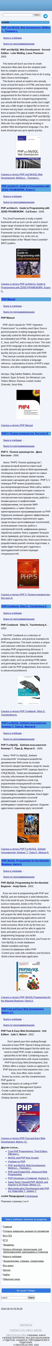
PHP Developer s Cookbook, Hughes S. (28, 1178)
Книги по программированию (19, 44)
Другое (7, 1270)
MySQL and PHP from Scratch (23, 1158)
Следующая (31, 1196)
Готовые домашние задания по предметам (26, 1231)
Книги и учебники (12, 38)
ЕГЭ (5, 1240)
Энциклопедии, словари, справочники (23, 1261)
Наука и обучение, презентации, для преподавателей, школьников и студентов (25, 1250)
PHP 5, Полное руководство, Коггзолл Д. (25, 433)
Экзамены (8, 1245)
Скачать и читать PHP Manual (17, 425)
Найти (6, 1274)
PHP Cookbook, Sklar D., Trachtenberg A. (24, 606)
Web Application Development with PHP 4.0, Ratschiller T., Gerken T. (28, 1189)
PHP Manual (8, 299)
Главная (7, 1226)
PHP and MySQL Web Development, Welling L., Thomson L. (27, 1166)
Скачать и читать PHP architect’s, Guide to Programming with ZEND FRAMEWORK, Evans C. (25, 287)
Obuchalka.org (16, 1335)
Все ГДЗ (7, 1236)
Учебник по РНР (16, 1161)
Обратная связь (11, 1279)
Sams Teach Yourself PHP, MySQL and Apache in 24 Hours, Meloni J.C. (28, 1183)
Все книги (8, 1265)
